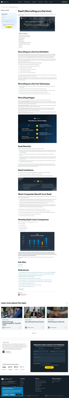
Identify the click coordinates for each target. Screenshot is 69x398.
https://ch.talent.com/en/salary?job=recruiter (27, 283)
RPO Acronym (20, 264)
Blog (51, 1)
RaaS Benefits (21, 39)
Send (9, 27)
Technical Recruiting (38, 385)
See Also (20, 45)
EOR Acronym (20, 266)
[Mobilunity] (5, 2)
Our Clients (40, 1)
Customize (5, 394)
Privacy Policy (8, 24)
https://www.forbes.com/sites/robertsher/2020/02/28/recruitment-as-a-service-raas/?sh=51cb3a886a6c (37, 272)
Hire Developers (27, 1)
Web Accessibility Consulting (40, 388)
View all (34, 333)
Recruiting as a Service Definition (24, 35)
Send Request (49, 367)
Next (67, 303)
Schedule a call (57, 348)
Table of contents (5, 10)
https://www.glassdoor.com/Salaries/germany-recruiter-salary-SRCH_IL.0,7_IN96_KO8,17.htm (35, 281)
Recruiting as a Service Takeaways (24, 36)
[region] (12, 391)
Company (46, 1)
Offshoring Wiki (5, 7)
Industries (34, 1)
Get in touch (4, 14)
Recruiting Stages (22, 38)
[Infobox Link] (11, 318)
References (21, 46)
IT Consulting (37, 386)
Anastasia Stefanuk (23, 294)
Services (19, 1)
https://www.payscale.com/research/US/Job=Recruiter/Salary (29, 278)
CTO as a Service (38, 389)
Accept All (18, 394)
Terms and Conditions (30, 395)
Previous (63, 303)
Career (21, 385)
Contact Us (65, 1)
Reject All (12, 394)
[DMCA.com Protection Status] (47, 395)
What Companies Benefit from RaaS (25, 42)
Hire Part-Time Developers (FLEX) (40, 382)
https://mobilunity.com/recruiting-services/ (26, 286)
